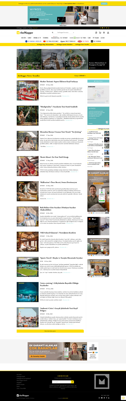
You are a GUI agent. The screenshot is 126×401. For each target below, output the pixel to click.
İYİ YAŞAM (96, 38)
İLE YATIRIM (97, 41)
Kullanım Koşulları (20, 384)
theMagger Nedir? (21, 376)
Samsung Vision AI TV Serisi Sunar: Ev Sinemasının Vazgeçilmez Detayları (95, 138)
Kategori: (79, 75)
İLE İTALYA (86, 41)
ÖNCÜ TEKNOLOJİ (71, 41)
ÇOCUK (103, 38)
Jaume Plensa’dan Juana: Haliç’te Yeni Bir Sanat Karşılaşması (93, 151)
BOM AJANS (65, 398)
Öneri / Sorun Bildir (21, 388)
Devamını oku (65, 96)
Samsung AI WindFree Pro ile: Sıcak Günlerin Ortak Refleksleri (95, 144)
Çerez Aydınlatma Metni (69, 3)
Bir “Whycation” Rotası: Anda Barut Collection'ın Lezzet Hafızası (94, 157)
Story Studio (89, 135)
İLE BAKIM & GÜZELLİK (34, 41)
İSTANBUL (46, 38)
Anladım (104, 3)
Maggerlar (19, 382)
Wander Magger (90, 160)
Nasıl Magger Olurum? (22, 380)
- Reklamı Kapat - (63, 25)
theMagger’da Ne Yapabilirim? (24, 378)
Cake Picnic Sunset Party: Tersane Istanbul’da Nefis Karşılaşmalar (94, 163)
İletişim (18, 386)
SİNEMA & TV (37, 38)
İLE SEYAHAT (64, 38)
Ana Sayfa (19, 374)
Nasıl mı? (35, 28)
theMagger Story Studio (103, 128)
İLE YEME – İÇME (86, 38)
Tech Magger (90, 141)
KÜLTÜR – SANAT (26, 38)
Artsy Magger (90, 154)
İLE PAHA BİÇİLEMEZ (52, 41)
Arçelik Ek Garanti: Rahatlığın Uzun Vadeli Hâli (94, 132)
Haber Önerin (99, 81)
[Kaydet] (102, 135)
